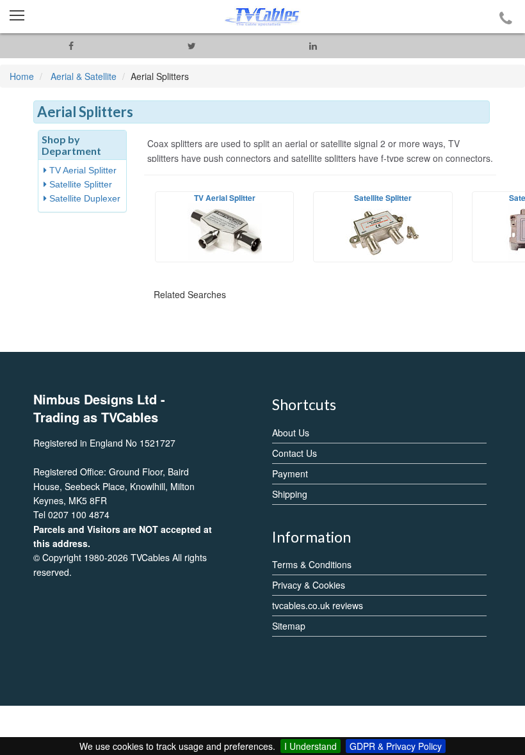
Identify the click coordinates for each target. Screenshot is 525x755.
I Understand (310, 746)
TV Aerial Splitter (82, 170)
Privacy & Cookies (308, 584)
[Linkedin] (312, 45)
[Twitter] (191, 45)
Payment (290, 473)
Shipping (289, 494)
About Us (290, 432)
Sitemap (288, 625)
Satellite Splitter (79, 184)
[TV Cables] (262, 16)
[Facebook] (70, 45)
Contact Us (294, 453)
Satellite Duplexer (83, 198)
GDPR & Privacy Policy (396, 746)
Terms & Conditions (311, 564)
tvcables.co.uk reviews (317, 605)
